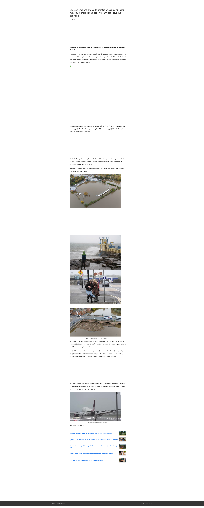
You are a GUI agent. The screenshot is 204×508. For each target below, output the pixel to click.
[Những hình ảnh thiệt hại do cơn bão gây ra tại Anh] (95, 322)
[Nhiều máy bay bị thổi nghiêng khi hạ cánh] (95, 406)
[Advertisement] (98, 34)
